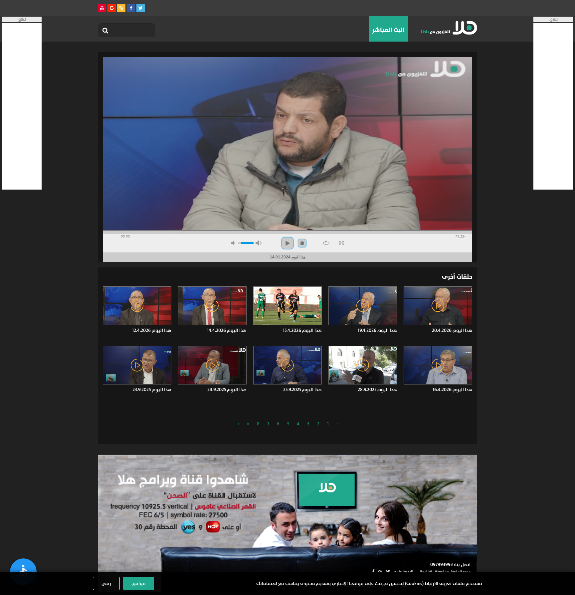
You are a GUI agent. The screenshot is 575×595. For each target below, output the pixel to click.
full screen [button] (341, 243)
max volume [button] (259, 242)
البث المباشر (388, 30)
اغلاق (553, 19)
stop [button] (302, 243)
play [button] (287, 243)
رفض (106, 583)
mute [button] (234, 242)
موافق (138, 583)
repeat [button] (326, 243)
